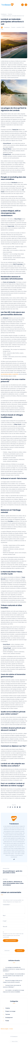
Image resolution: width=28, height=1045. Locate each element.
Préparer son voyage (10, 1011)
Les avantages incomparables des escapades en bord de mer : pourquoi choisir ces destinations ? (14, 969)
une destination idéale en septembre (9, 374)
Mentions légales (4, 1028)
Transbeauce (7, 27)
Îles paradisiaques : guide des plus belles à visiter (12, 872)
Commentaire (6, 904)
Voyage (7, 1020)
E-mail (5, 921)
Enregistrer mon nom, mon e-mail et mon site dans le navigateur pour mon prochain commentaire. (13, 935)
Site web (5, 926)
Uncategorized (9, 1017)
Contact (11, 1028)
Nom (4, 915)
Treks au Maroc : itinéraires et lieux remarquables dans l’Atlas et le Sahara (13, 883)
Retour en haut (15, 1041)
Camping (7, 1008)
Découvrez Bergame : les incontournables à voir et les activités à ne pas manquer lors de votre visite (14, 975)
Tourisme (13, 27)
